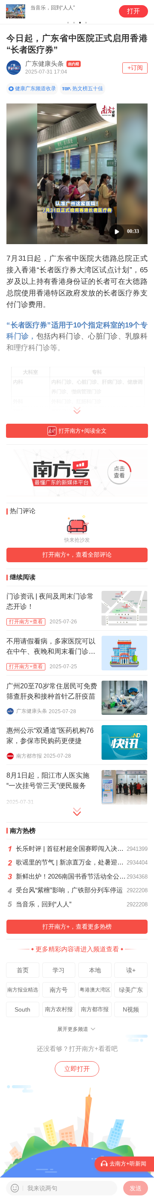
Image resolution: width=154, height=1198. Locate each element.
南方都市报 (95, 1009)
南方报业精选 (22, 990)
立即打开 (77, 1068)
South (22, 1009)
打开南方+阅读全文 (83, 431)
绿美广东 (131, 989)
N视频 (131, 1009)
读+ (131, 970)
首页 (23, 970)
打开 (133, 11)
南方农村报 (59, 1009)
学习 (59, 970)
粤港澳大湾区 (95, 990)
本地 (95, 970)
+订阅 (135, 68)
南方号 (59, 989)
